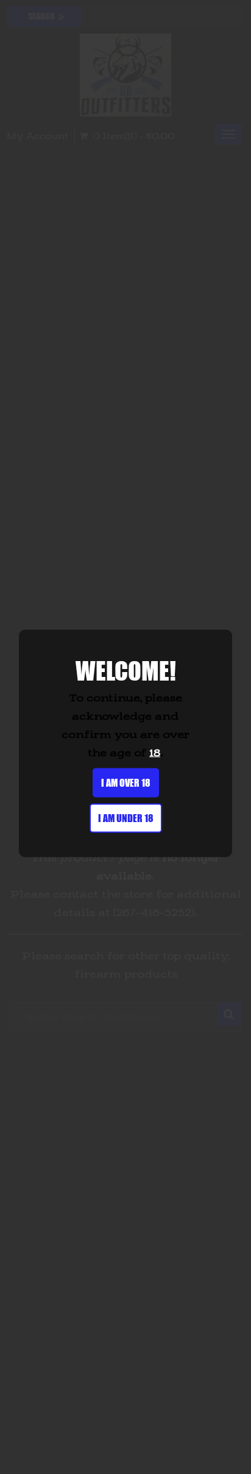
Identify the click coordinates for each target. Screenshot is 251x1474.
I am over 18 (125, 782)
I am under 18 (126, 817)
